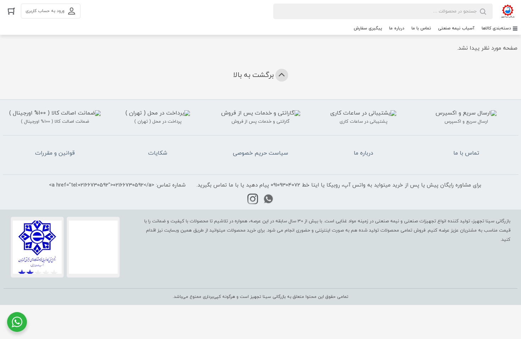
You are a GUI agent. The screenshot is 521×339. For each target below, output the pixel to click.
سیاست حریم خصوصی (260, 153)
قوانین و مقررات (55, 153)
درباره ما (396, 28)
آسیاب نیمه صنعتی (456, 28)
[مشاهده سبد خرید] (11, 11)
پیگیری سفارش (368, 28)
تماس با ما (421, 28)
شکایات (157, 153)
